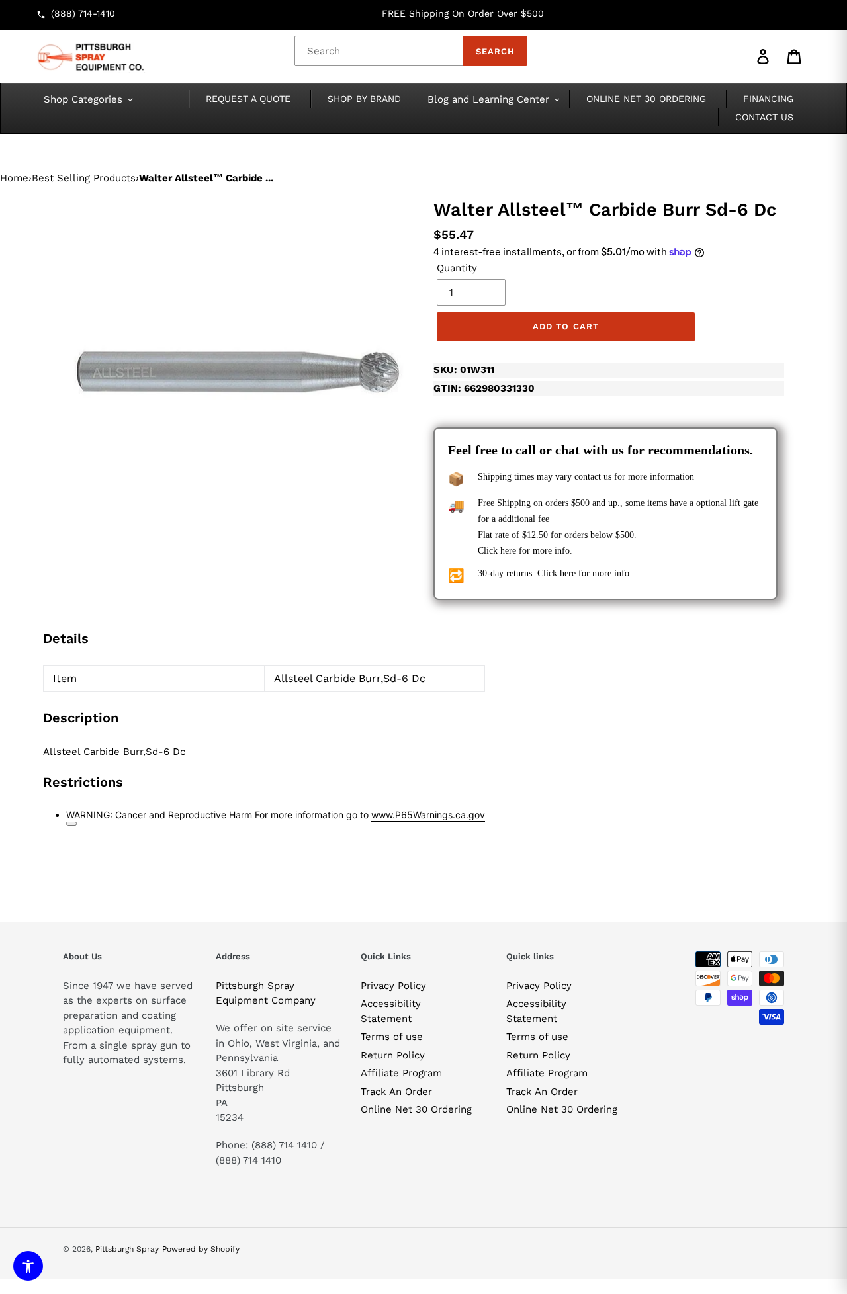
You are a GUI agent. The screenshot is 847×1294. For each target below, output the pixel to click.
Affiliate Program (401, 1073)
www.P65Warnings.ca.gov (428, 814)
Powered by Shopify (201, 1249)
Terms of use (392, 1037)
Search (495, 51)
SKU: (463, 370)
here (508, 551)
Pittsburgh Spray (127, 1249)
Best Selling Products (84, 178)
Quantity (457, 268)
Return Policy (393, 1055)
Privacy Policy (393, 986)
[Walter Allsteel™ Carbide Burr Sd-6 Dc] (238, 372)
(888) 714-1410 (83, 13)
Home (14, 178)
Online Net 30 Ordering (416, 1109)
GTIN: (484, 388)
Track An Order (396, 1092)
